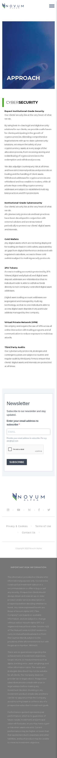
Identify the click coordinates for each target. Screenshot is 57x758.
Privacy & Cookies (17, 526)
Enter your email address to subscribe (22, 423)
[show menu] (52, 6)
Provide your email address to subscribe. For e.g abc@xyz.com (27, 439)
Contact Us (28, 532)
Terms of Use (43, 526)
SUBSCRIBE (16, 462)
